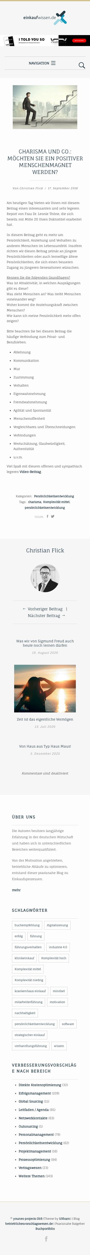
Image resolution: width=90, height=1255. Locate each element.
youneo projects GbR (27, 1218)
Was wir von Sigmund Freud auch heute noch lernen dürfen (45, 643)
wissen (59, 1046)
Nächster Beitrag (44, 615)
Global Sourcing (31, 1101)
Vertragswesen (30, 1168)
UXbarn (64, 1218)
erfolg (19, 936)
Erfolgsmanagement (35, 1093)
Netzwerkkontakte (33, 1118)
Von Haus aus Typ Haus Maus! (45, 746)
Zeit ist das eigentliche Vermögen (45, 719)
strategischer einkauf (30, 1035)
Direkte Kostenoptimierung (40, 1085)
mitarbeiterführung (28, 1002)
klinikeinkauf (24, 958)
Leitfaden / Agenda (34, 1110)
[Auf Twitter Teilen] (52, 516)
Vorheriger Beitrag (45, 609)
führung (36, 936)
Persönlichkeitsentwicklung (54, 496)
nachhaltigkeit (25, 1013)
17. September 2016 (63, 188)
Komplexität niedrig (29, 980)
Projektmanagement (35, 1151)
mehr (16, 890)
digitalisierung (57, 925)
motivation (57, 1002)
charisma (34, 502)
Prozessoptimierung (34, 1159)
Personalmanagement (36, 1134)
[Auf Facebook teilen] (47, 516)
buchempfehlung (27, 925)
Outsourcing (28, 1126)
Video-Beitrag (30, 472)
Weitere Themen (32, 1176)
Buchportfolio (45, 1228)
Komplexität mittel (56, 502)
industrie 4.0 (58, 947)
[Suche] (82, 65)
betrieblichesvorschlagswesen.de (29, 1223)
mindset (59, 991)
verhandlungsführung (31, 1046)
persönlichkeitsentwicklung (45, 507)
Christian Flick (31, 188)
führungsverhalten (28, 947)
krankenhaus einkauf (30, 991)
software (68, 1024)
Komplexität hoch (53, 958)
